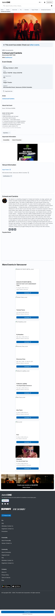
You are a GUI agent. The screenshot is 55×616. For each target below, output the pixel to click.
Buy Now (28, 612)
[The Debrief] (19, 509)
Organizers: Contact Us (7, 528)
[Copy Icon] (28, 173)
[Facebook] (8, 504)
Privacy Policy (5, 575)
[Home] (7, 495)
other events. (35, 45)
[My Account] (44, 2)
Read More (5, 132)
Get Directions (6, 176)
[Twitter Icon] (15, 229)
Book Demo (49, 2)
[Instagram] (2, 504)
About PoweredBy (6, 540)
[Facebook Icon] (10, 229)
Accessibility (6, 140)
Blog (3, 580)
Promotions (4, 531)
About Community (6, 552)
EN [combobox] (39, 2)
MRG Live (5, 50)
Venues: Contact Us (7, 543)
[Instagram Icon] (12, 229)
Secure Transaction (16, 140)
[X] (5, 504)
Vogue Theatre (5, 169)
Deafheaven (8, 57)
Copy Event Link (8, 91)
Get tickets (26, 292)
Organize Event (5, 555)
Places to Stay (7, 515)
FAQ (3, 523)
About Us (4, 572)
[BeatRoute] (6, 509)
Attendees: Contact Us (7, 526)
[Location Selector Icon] (51, 6)
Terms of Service (6, 577)
